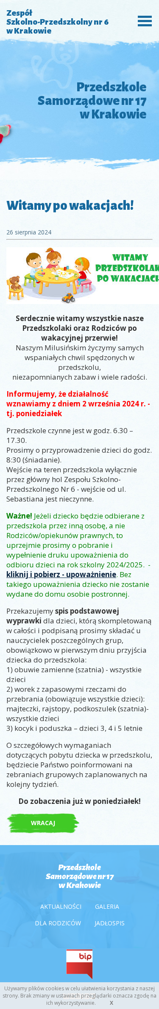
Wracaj (43, 823)
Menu (142, 20)
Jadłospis (110, 923)
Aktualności (60, 906)
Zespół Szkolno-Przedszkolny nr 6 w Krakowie (57, 21)
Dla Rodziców (58, 923)
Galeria (107, 906)
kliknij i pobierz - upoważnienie (61, 574)
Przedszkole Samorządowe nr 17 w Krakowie (80, 876)
